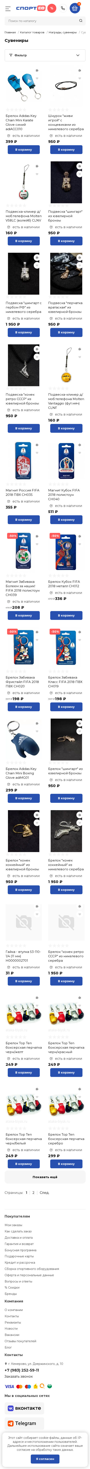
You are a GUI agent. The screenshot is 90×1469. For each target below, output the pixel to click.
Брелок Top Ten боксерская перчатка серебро (66, 1138)
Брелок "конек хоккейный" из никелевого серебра (66, 864)
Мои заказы (13, 1225)
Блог (8, 1347)
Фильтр (20, 55)
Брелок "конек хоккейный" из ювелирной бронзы (22, 864)
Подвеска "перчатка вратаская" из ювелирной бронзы (65, 307)
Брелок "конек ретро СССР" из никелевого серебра (66, 956)
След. (44, 1193)
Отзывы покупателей (20, 1341)
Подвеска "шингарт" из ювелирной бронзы (65, 216)
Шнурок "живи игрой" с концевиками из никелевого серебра (66, 122)
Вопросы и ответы (18, 1281)
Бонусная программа (20, 1250)
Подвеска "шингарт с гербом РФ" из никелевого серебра (24, 307)
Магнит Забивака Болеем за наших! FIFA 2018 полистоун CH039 (23, 588)
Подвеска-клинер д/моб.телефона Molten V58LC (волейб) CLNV (24, 216)
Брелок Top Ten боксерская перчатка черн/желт (24, 1047)
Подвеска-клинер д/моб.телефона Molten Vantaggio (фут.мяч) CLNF (66, 401)
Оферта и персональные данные (29, 1275)
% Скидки (12, 1287)
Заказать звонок (19, 1376)
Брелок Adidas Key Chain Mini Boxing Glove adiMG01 (21, 773)
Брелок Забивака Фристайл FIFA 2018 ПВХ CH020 (22, 681)
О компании (14, 1310)
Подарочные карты (19, 1256)
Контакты (12, 1316)
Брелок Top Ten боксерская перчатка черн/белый (24, 1138)
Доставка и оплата (19, 1238)
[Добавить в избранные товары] (37, 78)
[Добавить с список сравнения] (37, 70)
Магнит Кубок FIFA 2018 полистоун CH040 (64, 494)
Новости (11, 1328)
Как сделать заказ (18, 1231)
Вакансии (12, 1335)
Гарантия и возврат (19, 1244)
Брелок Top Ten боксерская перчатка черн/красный (66, 1047)
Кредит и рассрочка (20, 1262)
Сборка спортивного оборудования (32, 1269)
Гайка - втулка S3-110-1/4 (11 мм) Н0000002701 (23, 956)
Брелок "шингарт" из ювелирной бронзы (65, 771)
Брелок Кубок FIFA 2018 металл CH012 (64, 584)
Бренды (11, 1294)
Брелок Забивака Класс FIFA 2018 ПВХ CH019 (65, 681)
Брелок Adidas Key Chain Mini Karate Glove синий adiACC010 (21, 122)
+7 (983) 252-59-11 (63, 8)
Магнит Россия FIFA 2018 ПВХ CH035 (22, 492)
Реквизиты (13, 1322)
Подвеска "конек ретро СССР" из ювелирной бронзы (22, 399)
